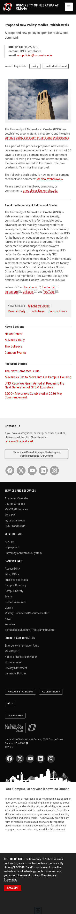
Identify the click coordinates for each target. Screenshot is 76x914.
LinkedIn (28, 291)
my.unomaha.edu (15, 520)
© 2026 (9, 747)
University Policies (16, 673)
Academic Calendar (16, 498)
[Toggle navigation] (69, 7)
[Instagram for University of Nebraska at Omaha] (54, 470)
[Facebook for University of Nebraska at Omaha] (9, 470)
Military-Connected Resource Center (27, 613)
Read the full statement (52, 829)
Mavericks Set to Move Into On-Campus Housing (38, 377)
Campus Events (58, 311)
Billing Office (12, 574)
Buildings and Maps (16, 579)
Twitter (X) (48, 287)
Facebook (30, 287)
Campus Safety (14, 590)
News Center (13, 334)
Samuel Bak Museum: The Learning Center (30, 629)
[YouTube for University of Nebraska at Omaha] (32, 470)
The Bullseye (37, 311)
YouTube (49, 291)
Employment (12, 547)
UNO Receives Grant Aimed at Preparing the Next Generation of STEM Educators (34, 385)
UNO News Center (39, 305)
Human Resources (16, 602)
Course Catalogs (15, 503)
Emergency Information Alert (22, 645)
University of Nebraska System (23, 552)
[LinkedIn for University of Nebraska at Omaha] (43, 470)
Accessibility (12, 568)
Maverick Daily (16, 311)
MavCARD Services (16, 509)
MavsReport (12, 651)
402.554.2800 (15, 715)
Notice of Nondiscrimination (21, 656)
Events (9, 596)
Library (9, 607)
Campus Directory (15, 585)
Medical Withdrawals (50, 179)
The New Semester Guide (22, 371)
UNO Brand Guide (15, 526)
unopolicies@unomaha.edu (34, 55)
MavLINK (10, 514)
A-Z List (9, 541)
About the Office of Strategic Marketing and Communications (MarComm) (36, 454)
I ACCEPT (13, 887)
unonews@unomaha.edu (19, 441)
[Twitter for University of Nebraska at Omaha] (21, 470)
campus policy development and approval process (37, 137)
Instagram (11, 291)
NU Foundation (13, 662)
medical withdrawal (56, 66)
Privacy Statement (16, 667)
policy (35, 66)
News (8, 618)
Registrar (10, 624)
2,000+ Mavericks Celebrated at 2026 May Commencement (34, 395)
